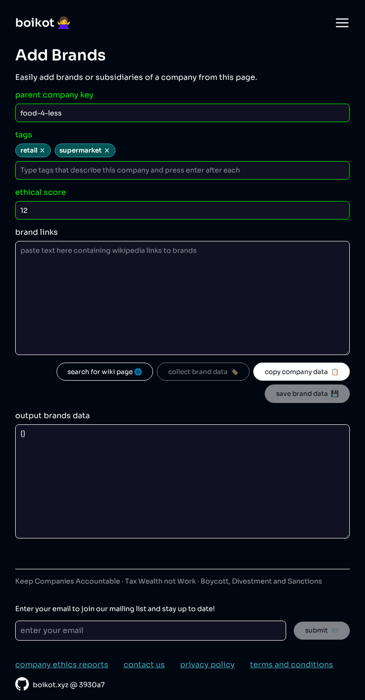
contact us (144, 665)
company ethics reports (61, 665)
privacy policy (207, 665)
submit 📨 (322, 630)
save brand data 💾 (307, 394)
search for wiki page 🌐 (104, 372)
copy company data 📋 (302, 372)
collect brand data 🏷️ (203, 372)
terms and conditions (291, 665)
